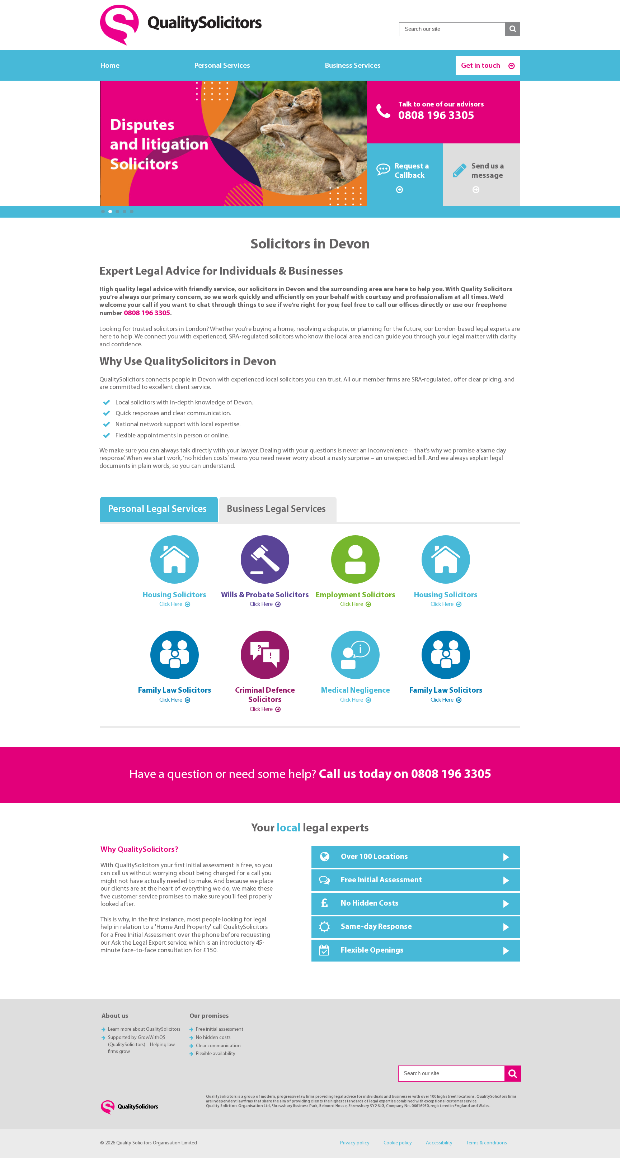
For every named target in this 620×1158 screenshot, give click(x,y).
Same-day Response (376, 927)
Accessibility (439, 1143)
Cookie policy (398, 1143)
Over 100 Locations (374, 857)
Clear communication (218, 1046)
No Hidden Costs (370, 903)
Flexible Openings (372, 950)
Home (109, 66)
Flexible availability (215, 1054)
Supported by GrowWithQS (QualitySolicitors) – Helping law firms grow (141, 1045)
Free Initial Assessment (381, 880)
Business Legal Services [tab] (276, 509)
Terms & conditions (486, 1143)
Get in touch (481, 66)
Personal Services (222, 66)
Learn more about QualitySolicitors (144, 1029)
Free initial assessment (219, 1029)
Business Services (353, 66)
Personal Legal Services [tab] (157, 509)
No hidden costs (213, 1037)
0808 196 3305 (436, 116)
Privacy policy (355, 1143)
